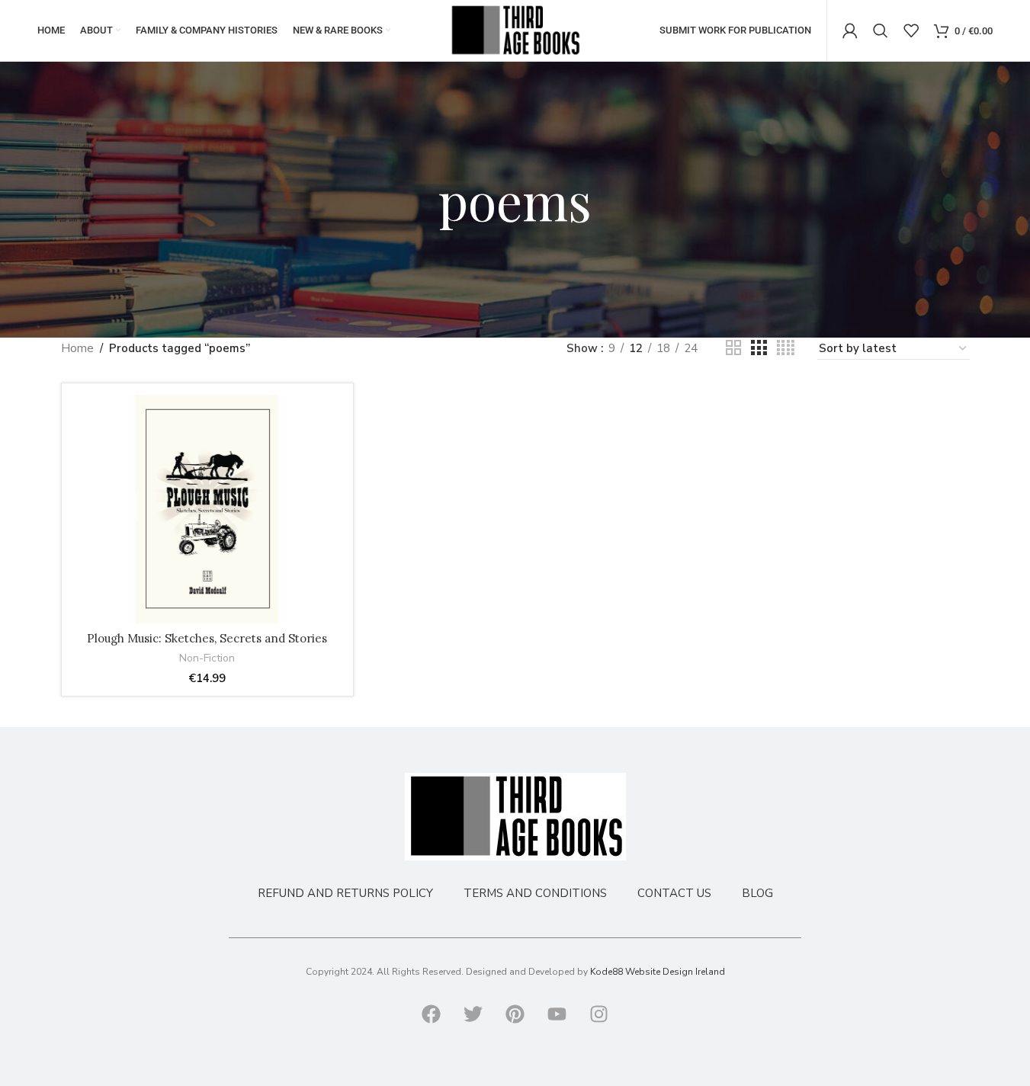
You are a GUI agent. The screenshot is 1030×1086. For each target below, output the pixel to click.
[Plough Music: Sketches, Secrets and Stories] (207, 509)
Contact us (674, 893)
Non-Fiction (207, 658)
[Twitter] (473, 1014)
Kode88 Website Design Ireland (657, 972)
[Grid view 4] (785, 348)
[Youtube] (557, 1014)
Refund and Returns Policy (345, 893)
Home (77, 348)
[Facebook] (431, 1014)
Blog (757, 893)
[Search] (880, 30)
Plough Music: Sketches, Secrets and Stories (207, 638)
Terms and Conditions (535, 893)
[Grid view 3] (758, 348)
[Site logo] (515, 29)
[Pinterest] (515, 1014)
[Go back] (419, 199)
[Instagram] (599, 1014)
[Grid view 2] (733, 348)
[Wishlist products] (911, 30)
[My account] (850, 30)
